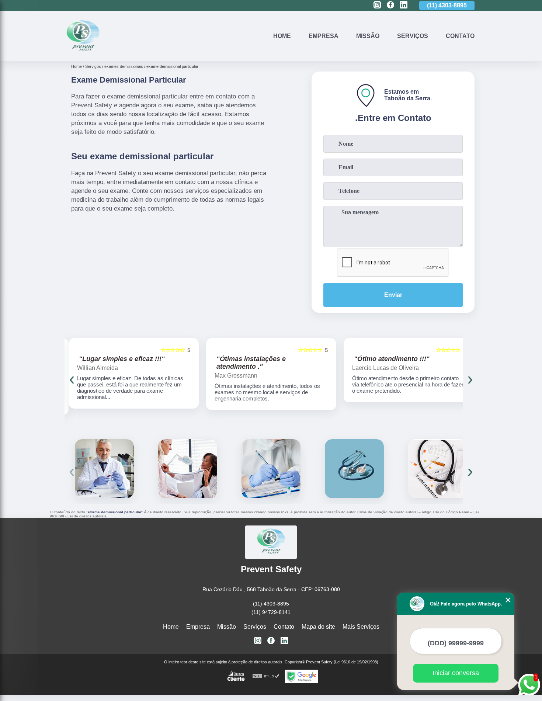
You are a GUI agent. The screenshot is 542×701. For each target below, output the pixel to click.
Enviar (393, 295)
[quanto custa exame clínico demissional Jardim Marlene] (437, 468)
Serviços (412, 36)
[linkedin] (403, 5)
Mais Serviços (361, 627)
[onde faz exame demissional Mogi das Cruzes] (104, 468)
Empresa (323, 36)
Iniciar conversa (455, 673)
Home (282, 36)
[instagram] (377, 5)
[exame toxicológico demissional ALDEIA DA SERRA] (271, 468)
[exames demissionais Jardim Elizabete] (354, 468)
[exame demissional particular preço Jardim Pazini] (187, 468)
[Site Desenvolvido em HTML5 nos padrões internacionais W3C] (265, 676)
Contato (460, 36)
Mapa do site (318, 627)
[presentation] (72, 378)
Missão (367, 36)
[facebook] (390, 5)
